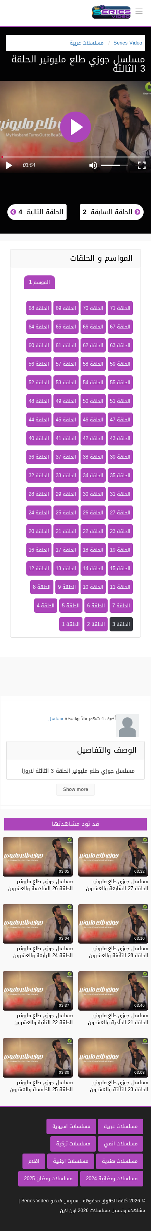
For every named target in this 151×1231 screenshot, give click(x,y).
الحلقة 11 (120, 587)
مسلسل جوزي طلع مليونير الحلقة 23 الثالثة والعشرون (119, 1086)
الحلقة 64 (39, 327)
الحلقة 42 (93, 438)
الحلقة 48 (39, 401)
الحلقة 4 (46, 605)
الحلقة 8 (42, 587)
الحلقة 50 (93, 401)
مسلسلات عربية (120, 1126)
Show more (75, 789)
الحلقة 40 (39, 438)
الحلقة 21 (66, 531)
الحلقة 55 (120, 382)
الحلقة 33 (66, 475)
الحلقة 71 (120, 308)
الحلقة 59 (120, 364)
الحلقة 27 (120, 513)
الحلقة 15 (120, 568)
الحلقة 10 (93, 587)
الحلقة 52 (39, 382)
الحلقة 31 (120, 494)
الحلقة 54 (93, 382)
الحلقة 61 (66, 345)
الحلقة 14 (93, 568)
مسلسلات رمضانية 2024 (111, 1178)
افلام (33, 1161)
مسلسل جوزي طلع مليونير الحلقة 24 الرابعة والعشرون (43, 952)
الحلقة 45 (66, 420)
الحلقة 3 (121, 624)
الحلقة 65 (66, 327)
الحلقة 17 (66, 550)
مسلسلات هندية (119, 1161)
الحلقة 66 (93, 327)
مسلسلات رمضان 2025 (48, 1178)
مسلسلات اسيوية (71, 1126)
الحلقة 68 (39, 308)
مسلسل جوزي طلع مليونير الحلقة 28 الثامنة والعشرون (118, 952)
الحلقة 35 (120, 475)
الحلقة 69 (66, 308)
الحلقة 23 (120, 531)
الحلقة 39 (120, 457)
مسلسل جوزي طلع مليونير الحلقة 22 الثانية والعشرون (43, 1019)
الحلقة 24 (39, 513)
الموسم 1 (39, 282)
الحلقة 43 (120, 438)
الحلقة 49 (66, 401)
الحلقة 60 (39, 345)
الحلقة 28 (39, 494)
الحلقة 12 (39, 568)
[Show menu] (139, 10)
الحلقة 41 (66, 438)
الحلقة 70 (93, 308)
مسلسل (55, 719)
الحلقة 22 (93, 531)
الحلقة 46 (93, 420)
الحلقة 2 (96, 624)
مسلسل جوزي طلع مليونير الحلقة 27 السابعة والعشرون (117, 885)
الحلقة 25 (66, 513)
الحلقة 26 (93, 513)
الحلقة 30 (93, 494)
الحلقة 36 (39, 457)
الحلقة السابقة (109, 212)
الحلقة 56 (39, 364)
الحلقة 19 (120, 550)
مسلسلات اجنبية (70, 1161)
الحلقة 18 (93, 550)
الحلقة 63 (120, 345)
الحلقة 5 (71, 605)
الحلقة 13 (66, 568)
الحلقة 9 (67, 587)
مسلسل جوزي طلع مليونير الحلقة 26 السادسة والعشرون (40, 885)
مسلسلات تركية (73, 1143)
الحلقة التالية (39, 212)
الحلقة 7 (121, 605)
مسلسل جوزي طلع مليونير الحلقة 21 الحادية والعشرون (118, 1019)
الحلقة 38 (93, 457)
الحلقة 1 (71, 624)
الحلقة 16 (39, 550)
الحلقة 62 (93, 345)
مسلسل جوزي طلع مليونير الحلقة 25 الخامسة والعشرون (41, 1086)
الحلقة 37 (66, 457)
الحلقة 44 (39, 420)
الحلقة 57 (66, 364)
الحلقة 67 (120, 327)
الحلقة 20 (39, 531)
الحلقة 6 (96, 605)
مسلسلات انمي (120, 1143)
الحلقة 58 (93, 364)
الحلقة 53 (66, 382)
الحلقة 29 (66, 494)
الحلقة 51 (120, 401)
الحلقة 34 (93, 475)
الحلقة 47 (120, 420)
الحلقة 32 (39, 475)
